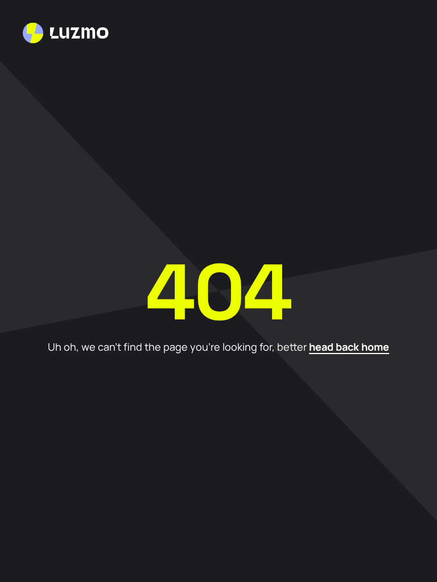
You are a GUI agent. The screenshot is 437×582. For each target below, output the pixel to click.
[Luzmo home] (66, 33)
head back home (349, 347)
